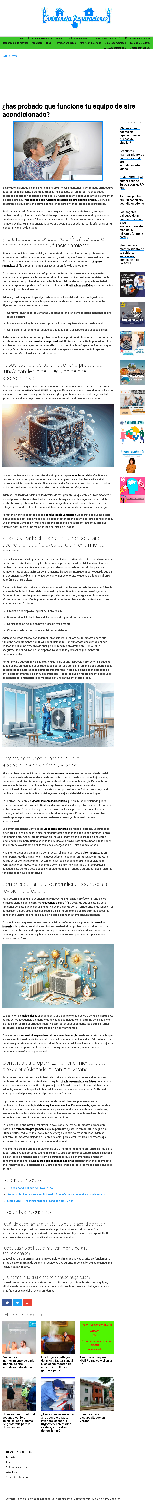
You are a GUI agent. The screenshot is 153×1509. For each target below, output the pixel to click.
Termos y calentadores (104, 38)
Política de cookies (16, 1467)
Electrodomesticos (76, 38)
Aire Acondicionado (90, 43)
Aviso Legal (11, 1472)
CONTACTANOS (9, 56)
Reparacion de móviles (15, 43)
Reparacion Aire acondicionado (45, 38)
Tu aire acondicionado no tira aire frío (30, 1188)
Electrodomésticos (115, 43)
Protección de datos (16, 1477)
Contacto (37, 43)
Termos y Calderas (65, 43)
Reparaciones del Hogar (19, 1452)
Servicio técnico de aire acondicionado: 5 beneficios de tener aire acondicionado (56, 1194)
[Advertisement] (76, 80)
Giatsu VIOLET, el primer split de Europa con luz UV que (40, 1200)
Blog (48, 43)
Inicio (21, 38)
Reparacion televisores (138, 38)
